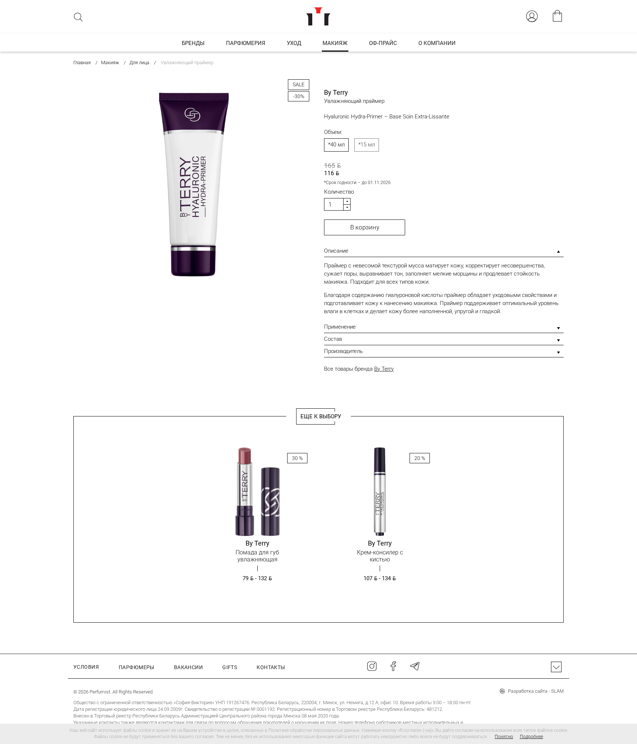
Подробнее (531, 736)
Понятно (504, 736)
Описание (336, 251)
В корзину (364, 227)
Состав (333, 339)
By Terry (384, 369)
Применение (340, 326)
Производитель (343, 351)
